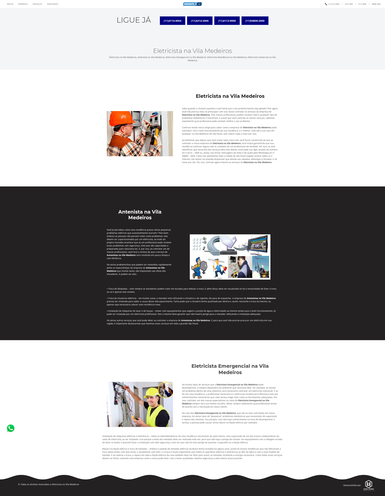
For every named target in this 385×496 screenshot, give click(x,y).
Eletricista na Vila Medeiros (65, 484)
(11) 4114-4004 (333, 4)
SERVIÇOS (37, 4)
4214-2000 (349, 4)
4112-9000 (362, 4)
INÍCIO (10, 4)
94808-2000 (376, 4)
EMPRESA (23, 4)
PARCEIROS (52, 4)
